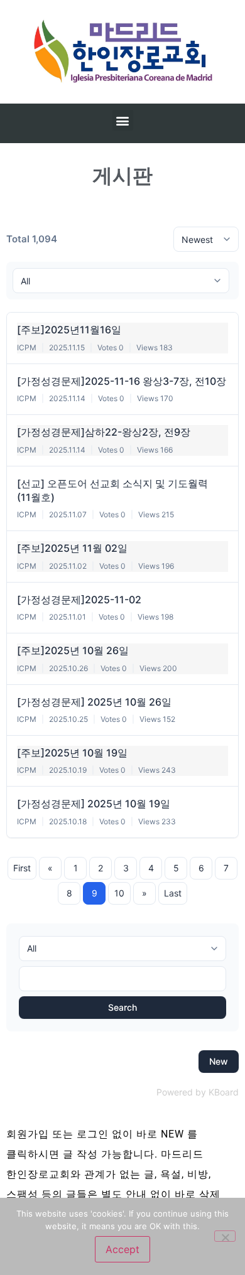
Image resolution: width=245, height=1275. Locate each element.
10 (119, 893)
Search (122, 1007)
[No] (225, 1236)
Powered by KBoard (197, 1092)
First (22, 868)
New (218, 1061)
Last (173, 893)
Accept (122, 1249)
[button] (122, 120)
